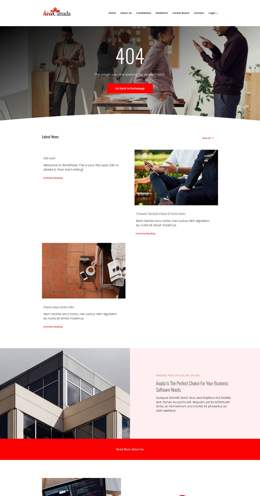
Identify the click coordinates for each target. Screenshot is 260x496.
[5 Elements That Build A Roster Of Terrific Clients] (176, 177)
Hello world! (49, 158)
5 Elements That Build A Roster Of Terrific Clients (160, 213)
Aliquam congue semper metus (58, 307)
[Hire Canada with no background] (57, 7)
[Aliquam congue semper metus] (83, 271)
